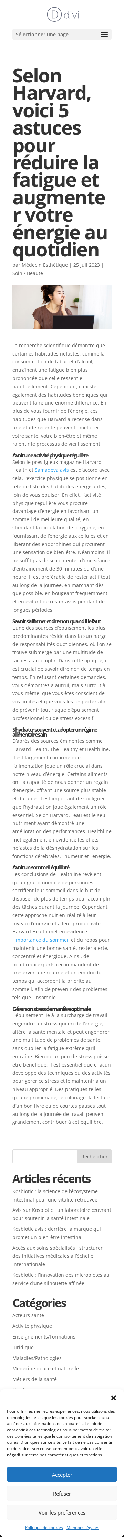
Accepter (62, 1474)
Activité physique (32, 1326)
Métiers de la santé (34, 1379)
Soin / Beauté (27, 273)
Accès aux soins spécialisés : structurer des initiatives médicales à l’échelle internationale (57, 1256)
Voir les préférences (62, 1512)
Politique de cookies (44, 1527)
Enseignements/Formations (43, 1336)
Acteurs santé (28, 1315)
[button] (113, 1397)
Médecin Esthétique (45, 265)
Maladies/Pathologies (37, 1358)
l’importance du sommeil (41, 939)
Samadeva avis (52, 470)
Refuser (62, 1493)
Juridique (23, 1347)
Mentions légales (82, 1527)
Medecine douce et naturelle (45, 1368)
